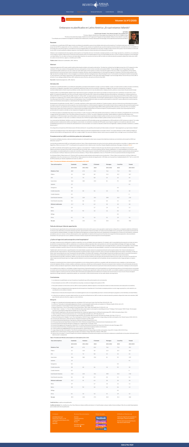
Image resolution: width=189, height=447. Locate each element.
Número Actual (69, 11)
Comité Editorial (110, 11)
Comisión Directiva (78, 418)
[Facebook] (101, 419)
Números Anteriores (82, 11)
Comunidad (77, 420)
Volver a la (120, 12)
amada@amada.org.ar (57, 417)
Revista (76, 421)
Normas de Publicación (96, 11)
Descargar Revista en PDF (74, 19)
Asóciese (76, 417)
